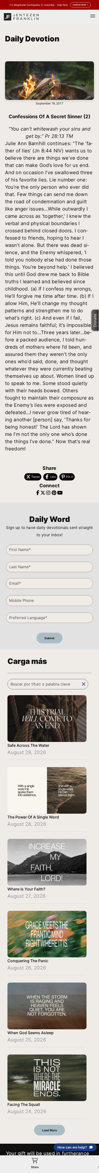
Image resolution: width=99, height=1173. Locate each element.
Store (35, 1167)
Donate (95, 320)
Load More (49, 1130)
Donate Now (79, 5)
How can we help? (72, 1147)
